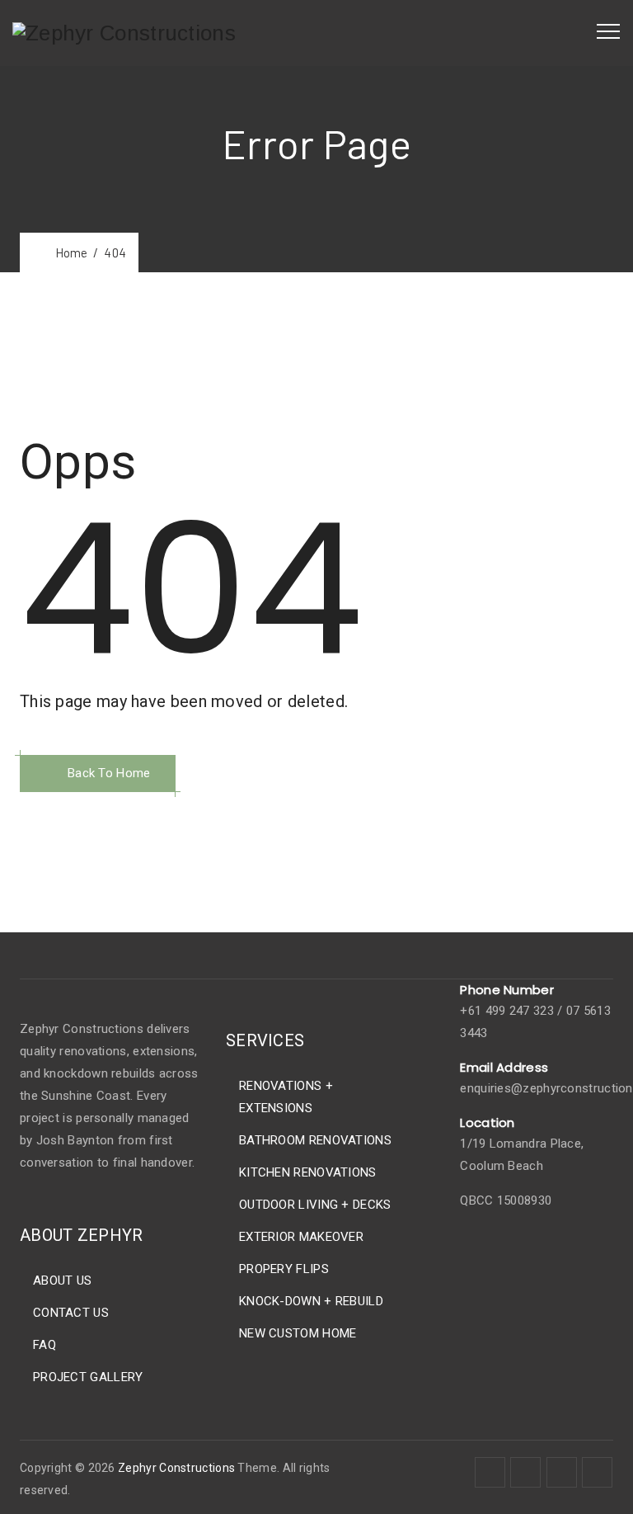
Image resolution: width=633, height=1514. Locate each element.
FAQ (44, 1344)
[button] (98, 773)
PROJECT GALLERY (88, 1377)
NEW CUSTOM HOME (298, 1333)
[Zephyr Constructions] (124, 33)
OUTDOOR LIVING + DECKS (315, 1204)
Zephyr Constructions (176, 1467)
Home (68, 252)
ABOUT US (62, 1280)
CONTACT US (71, 1312)
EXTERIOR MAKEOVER (301, 1236)
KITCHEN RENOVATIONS (308, 1172)
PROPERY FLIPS (284, 1269)
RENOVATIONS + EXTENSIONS (286, 1096)
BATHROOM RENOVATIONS (315, 1140)
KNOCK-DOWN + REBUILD (311, 1301)
